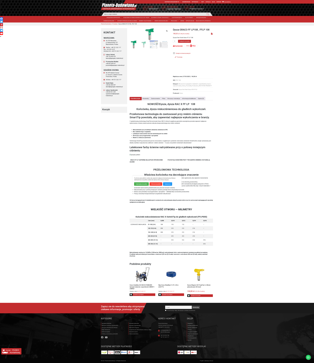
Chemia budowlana (108, 20)
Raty (202, 1)
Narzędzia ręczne (201, 17)
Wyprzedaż (195, 1)
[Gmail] (1, 27)
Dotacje (208, 1)
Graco (183, 85)
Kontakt (219, 1)
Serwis (182, 20)
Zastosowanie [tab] (155, 98)
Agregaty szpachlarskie (135, 325)
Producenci (174, 20)
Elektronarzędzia (177, 17)
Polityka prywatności (193, 325)
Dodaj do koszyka (184, 41)
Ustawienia (167, 184)
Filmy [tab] (163, 98)
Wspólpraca (191, 336)
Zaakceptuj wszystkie (141, 184)
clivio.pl (211, 360)
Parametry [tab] (146, 98)
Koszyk (8, 350)
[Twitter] (1, 21)
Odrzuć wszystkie (156, 184)
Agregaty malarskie (106, 323)
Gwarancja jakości (192, 338)
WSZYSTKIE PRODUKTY (205, 85)
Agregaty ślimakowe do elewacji (109, 327)
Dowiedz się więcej (138, 294)
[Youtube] (1, 33)
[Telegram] (1, 30)
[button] (166, 31)
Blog (213, 1)
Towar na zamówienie (193, 333)
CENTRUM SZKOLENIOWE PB (172, 1)
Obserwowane (186, 1)
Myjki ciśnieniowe (106, 329)
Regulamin (190, 323)
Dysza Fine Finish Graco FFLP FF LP (188, 89)
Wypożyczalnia (190, 20)
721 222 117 (166, 337)
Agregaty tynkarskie (134, 323)
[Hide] (0, 36)
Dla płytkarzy (189, 17)
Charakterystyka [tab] (135, 98)
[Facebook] (1, 18)
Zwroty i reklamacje (192, 327)
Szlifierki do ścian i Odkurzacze (160, 17)
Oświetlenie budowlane (161, 20)
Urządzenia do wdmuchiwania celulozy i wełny (136, 17)
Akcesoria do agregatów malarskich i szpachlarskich (193, 84)
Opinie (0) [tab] (201, 98)
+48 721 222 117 (153, 9)
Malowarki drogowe (134, 327)
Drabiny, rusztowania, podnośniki (110, 333)
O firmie (190, 329)
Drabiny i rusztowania (145, 20)
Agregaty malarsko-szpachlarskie (110, 325)
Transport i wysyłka (192, 331)
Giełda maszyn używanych (203, 20)
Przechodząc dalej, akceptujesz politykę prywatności (181, 310)
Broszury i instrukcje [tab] (174, 98)
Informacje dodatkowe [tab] (189, 98)
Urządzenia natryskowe (113, 17)
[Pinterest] (1, 24)
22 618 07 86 (166, 335)
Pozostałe (189, 85)
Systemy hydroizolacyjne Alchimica (127, 20)
